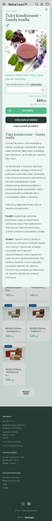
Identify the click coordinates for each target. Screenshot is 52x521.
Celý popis (36, 84)
